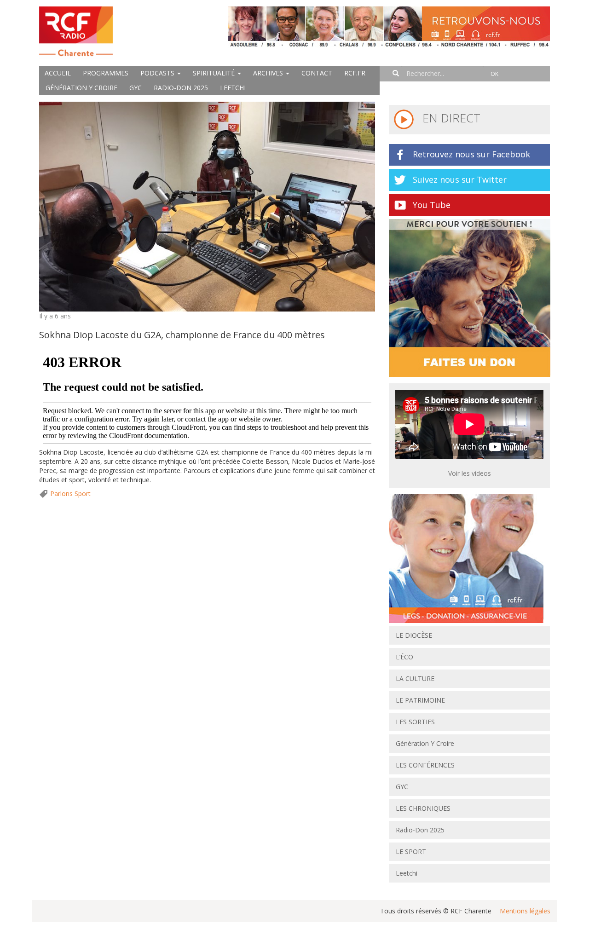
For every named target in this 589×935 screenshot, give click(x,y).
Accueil (58, 73)
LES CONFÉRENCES (425, 765)
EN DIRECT (449, 118)
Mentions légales (525, 910)
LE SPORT (411, 851)
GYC (135, 87)
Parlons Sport (70, 493)
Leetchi (233, 87)
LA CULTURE (415, 678)
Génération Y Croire (81, 87)
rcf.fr (354, 73)
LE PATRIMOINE (420, 700)
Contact (316, 73)
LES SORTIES (415, 721)
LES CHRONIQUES (423, 808)
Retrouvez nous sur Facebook (471, 154)
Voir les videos (469, 473)
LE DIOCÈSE (414, 635)
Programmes (105, 73)
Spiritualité (215, 73)
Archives (269, 73)
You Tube (431, 204)
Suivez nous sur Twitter (460, 179)
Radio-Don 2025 (181, 87)
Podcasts (158, 73)
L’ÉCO (404, 656)
